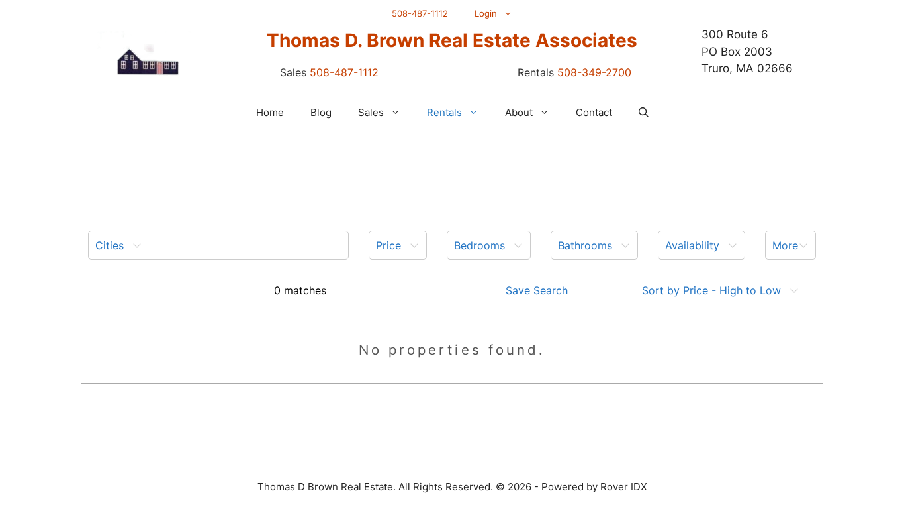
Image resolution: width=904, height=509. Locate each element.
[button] (643, 113)
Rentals (444, 112)
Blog (321, 112)
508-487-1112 (420, 13)
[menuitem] (218, 245)
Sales (371, 112)
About (519, 112)
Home (270, 112)
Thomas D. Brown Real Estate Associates (452, 40)
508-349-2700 (594, 72)
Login (486, 13)
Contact (594, 112)
